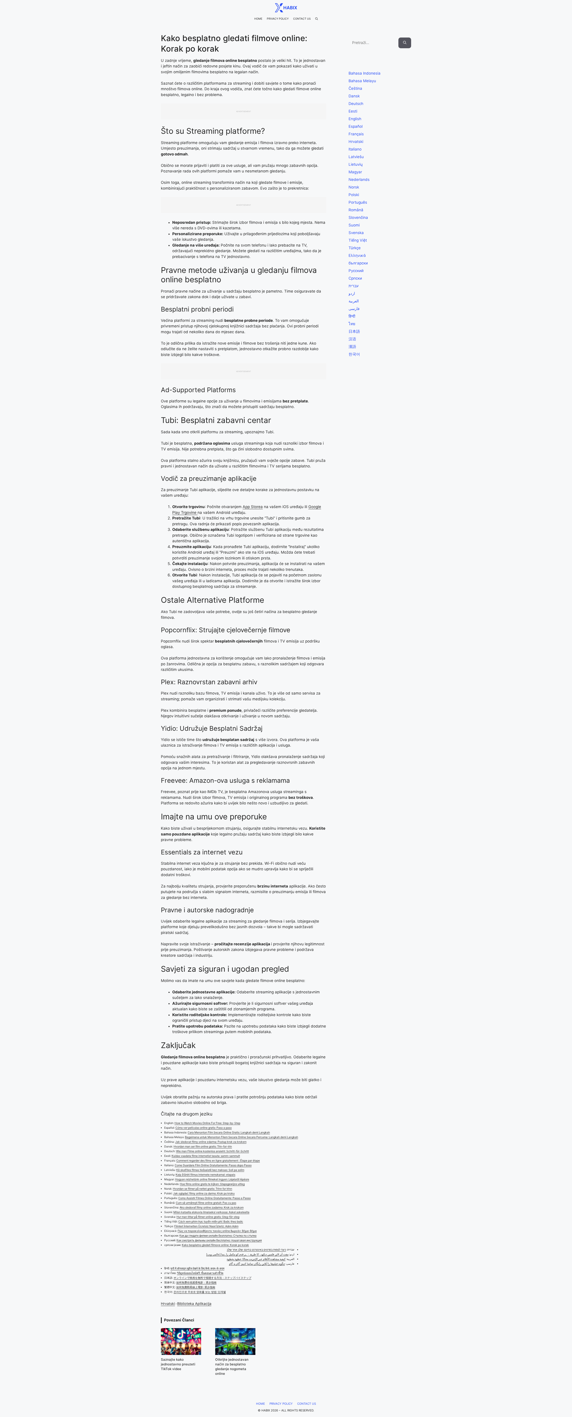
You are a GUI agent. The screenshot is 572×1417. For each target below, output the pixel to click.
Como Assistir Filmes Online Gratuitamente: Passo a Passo (214, 1198)
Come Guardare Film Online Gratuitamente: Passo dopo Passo (213, 1165)
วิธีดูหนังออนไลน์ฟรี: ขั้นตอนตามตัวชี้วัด (200, 1273)
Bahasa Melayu (362, 81)
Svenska (356, 232)
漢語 (352, 346)
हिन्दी (352, 316)
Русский (356, 270)
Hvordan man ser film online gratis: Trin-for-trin (203, 1146)
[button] (316, 18)
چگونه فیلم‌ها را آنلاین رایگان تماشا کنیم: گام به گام (257, 1263)
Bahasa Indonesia (365, 73)
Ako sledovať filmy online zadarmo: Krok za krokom (212, 1207)
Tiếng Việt (358, 240)
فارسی (354, 308)
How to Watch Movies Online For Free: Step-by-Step (207, 1123)
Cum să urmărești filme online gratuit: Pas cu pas (206, 1202)
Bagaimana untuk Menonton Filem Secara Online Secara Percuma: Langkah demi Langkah (241, 1137)
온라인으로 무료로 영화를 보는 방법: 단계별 (200, 1292)
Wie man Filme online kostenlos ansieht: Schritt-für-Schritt (212, 1151)
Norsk (354, 187)
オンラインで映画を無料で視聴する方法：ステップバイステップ (212, 1277)
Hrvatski (168, 1303)
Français (356, 134)
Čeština (355, 88)
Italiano (355, 149)
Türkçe (355, 248)
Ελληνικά (357, 255)
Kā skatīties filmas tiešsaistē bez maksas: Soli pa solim (210, 1170)
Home (258, 18)
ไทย (352, 324)
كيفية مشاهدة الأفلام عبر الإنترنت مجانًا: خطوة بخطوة (256, 1259)
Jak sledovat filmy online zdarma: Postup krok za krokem (210, 1141)
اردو (352, 293)
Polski (354, 195)
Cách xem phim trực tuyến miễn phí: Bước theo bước (210, 1221)
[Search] (404, 43)
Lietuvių (356, 164)
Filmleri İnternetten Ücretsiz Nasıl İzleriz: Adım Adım (206, 1226)
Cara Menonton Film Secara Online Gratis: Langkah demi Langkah (229, 1132)
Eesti (353, 111)
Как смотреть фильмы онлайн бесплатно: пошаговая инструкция (219, 1240)
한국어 (354, 354)
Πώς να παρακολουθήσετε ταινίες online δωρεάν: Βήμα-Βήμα (217, 1231)
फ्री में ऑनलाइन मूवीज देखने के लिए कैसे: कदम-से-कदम (197, 1268)
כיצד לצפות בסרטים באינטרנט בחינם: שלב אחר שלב (256, 1249)
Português (358, 202)
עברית (354, 286)
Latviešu (356, 157)
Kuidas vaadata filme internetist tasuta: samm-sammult (206, 1155)
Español (356, 126)
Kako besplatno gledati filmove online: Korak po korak (215, 1245)
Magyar (355, 172)
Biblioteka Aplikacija (194, 1303)
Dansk (354, 96)
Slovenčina (358, 217)
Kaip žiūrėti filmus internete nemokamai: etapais (205, 1174)
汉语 (352, 339)
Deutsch (356, 103)
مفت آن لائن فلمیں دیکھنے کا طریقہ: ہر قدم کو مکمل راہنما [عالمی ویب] (247, 1254)
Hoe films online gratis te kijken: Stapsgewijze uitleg (212, 1184)
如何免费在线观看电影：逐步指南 (196, 1282)
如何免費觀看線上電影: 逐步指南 (195, 1287)
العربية (354, 301)
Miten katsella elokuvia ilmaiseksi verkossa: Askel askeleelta (211, 1212)
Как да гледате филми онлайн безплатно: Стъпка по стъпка (218, 1235)
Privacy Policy (278, 18)
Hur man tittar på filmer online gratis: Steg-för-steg (208, 1216)
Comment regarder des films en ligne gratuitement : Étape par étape (218, 1160)
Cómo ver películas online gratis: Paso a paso (203, 1127)
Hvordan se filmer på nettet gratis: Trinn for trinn (202, 1188)
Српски (355, 278)
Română (356, 210)
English (355, 119)
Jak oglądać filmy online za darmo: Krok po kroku (204, 1193)
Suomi (354, 225)
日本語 (354, 331)
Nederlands (359, 179)
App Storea (253, 506)
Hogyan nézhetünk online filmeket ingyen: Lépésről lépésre (212, 1179)
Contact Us (302, 18)
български (358, 263)
